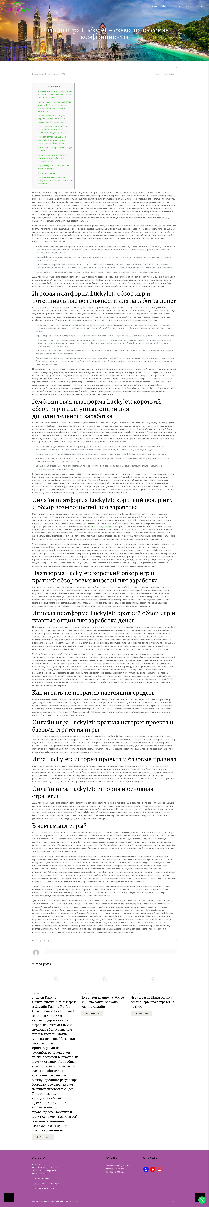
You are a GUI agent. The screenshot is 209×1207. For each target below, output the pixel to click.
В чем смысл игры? (47, 173)
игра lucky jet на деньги (105, 526)
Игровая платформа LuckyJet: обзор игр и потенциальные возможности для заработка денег (55, 94)
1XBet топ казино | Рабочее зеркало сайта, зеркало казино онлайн (102, 1002)
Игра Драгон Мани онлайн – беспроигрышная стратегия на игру (153, 1002)
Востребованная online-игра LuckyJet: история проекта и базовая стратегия (55, 180)
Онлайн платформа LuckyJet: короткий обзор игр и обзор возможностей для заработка (52, 118)
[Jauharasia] (17, 8)
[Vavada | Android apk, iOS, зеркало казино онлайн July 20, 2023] (7, 1197)
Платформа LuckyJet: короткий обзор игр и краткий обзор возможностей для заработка (52, 129)
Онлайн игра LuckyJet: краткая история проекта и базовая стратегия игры (52, 158)
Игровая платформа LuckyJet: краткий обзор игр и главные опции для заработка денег (52, 140)
